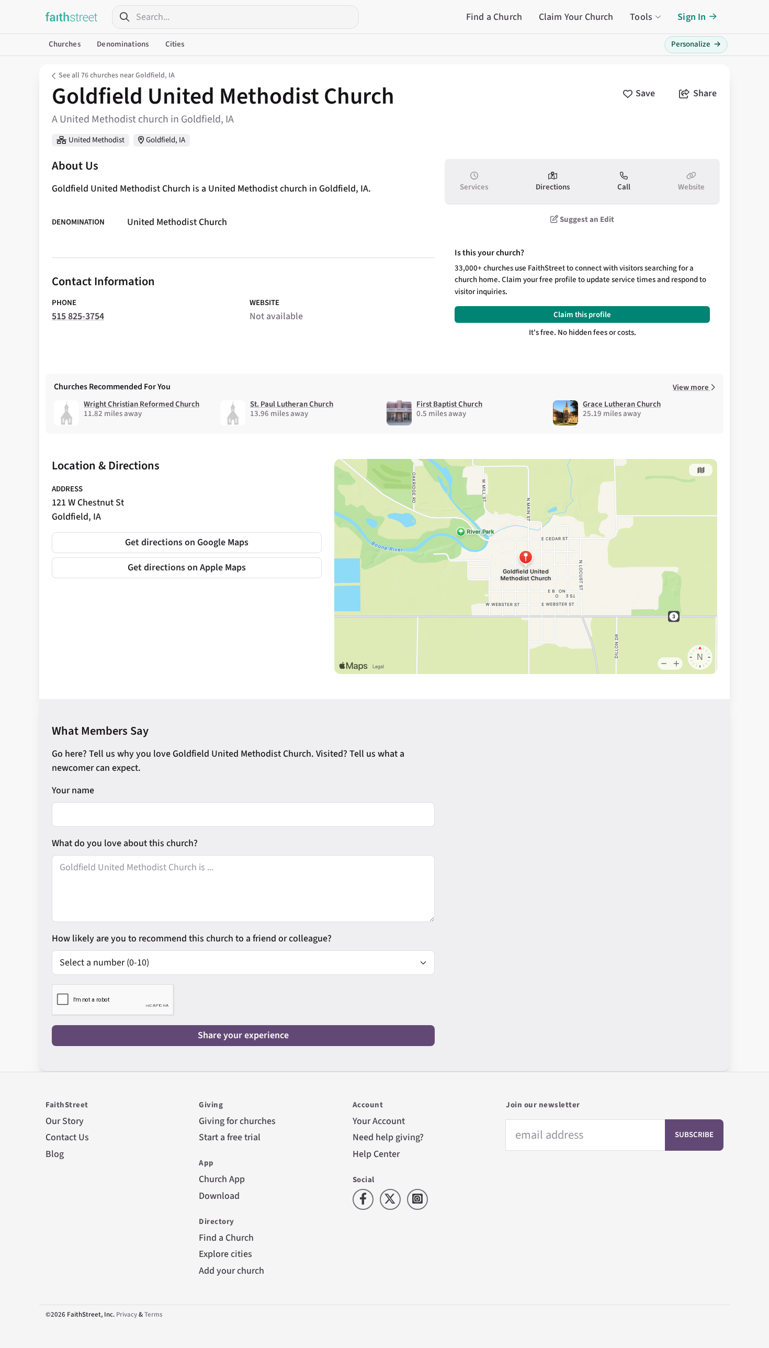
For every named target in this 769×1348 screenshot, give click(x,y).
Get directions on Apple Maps (187, 567)
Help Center (376, 1154)
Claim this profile (582, 314)
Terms (153, 1314)
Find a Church (494, 17)
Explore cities (225, 1254)
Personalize (696, 44)
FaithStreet (72, 16)
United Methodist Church (177, 222)
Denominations (123, 44)
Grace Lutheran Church (622, 404)
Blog (55, 1154)
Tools (641, 17)
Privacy (126, 1314)
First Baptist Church (449, 404)
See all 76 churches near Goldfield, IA (117, 75)
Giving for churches (237, 1121)
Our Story (65, 1121)
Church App (222, 1179)
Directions (553, 187)
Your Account (379, 1121)
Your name (73, 790)
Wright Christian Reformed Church (141, 404)
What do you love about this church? (125, 843)
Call (623, 187)
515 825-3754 (78, 316)
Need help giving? (388, 1137)
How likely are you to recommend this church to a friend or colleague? (192, 938)
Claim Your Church (576, 17)
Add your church (231, 1270)
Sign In (691, 17)
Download (219, 1196)
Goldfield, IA (165, 139)
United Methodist (97, 139)
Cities (175, 44)
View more (691, 387)
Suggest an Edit (586, 219)
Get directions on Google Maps (186, 542)
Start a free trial (230, 1137)
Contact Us (67, 1137)
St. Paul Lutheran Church (291, 404)
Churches (65, 44)
